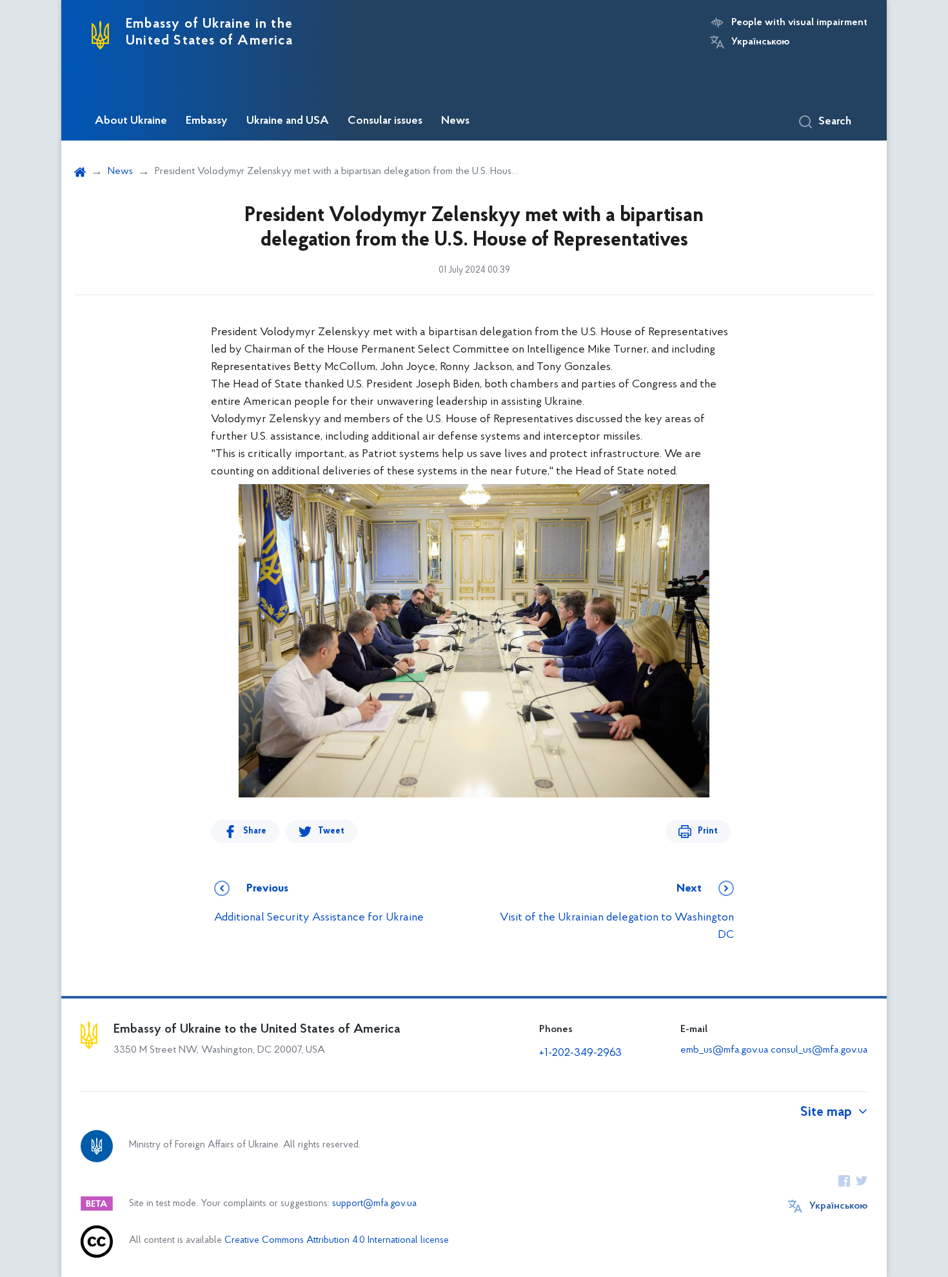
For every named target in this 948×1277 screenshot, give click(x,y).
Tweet (331, 831)
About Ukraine (131, 121)
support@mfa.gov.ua (374, 1204)
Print (708, 831)
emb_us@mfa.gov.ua (724, 1050)
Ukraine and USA (287, 121)
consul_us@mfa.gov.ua (819, 1050)
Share (254, 831)
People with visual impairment (799, 22)
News (455, 121)
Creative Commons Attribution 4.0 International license (336, 1240)
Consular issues (385, 121)
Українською (760, 42)
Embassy (207, 121)
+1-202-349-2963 (580, 1053)
